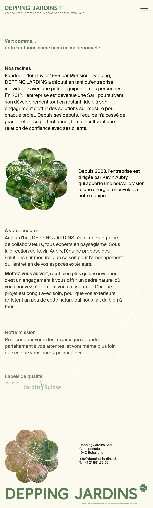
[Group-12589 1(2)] (31, 8)
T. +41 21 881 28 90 (94, 462)
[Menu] (144, 10)
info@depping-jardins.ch (98, 458)
